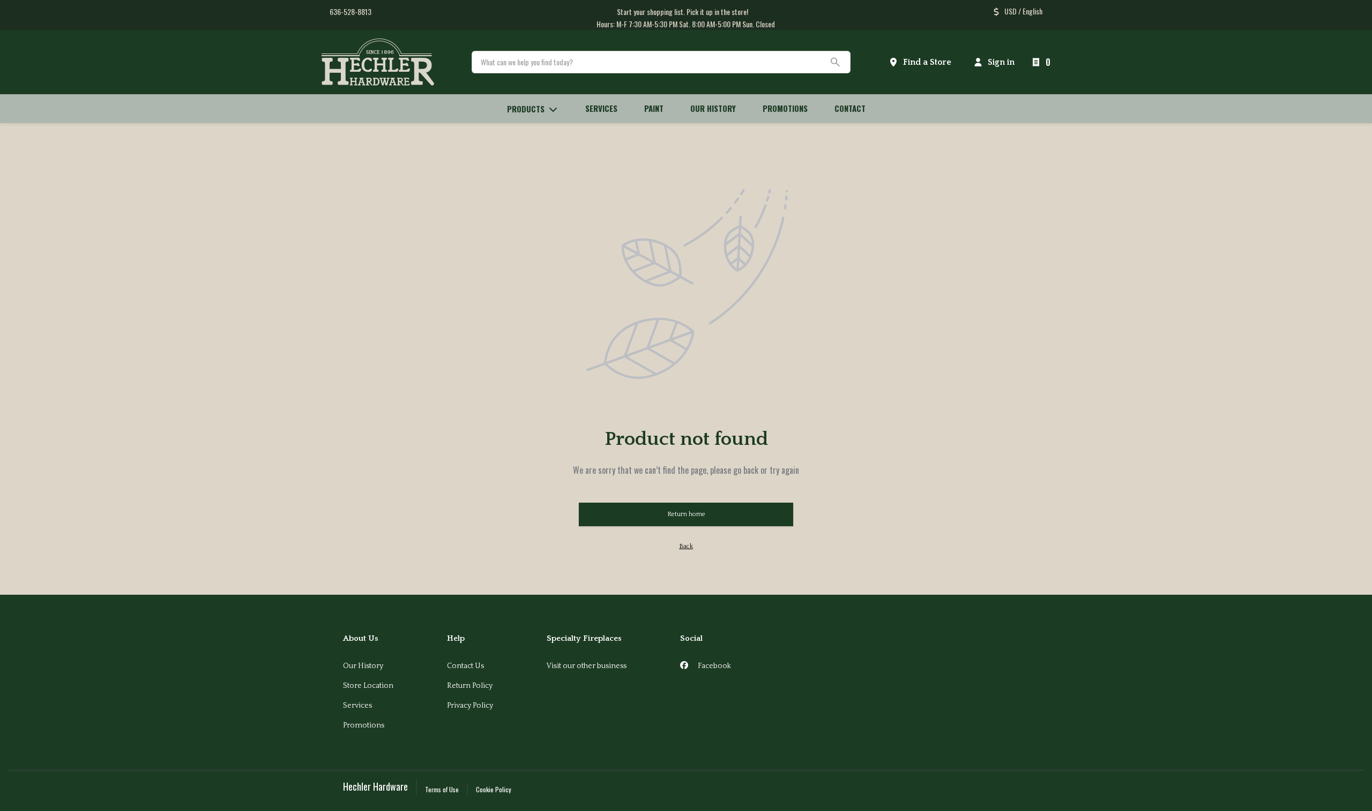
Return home (686, 514)
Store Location (368, 685)
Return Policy (470, 685)
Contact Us (465, 666)
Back (686, 546)
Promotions (363, 725)
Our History (363, 666)
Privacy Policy (470, 705)
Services (357, 705)
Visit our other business (587, 666)
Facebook (713, 666)
